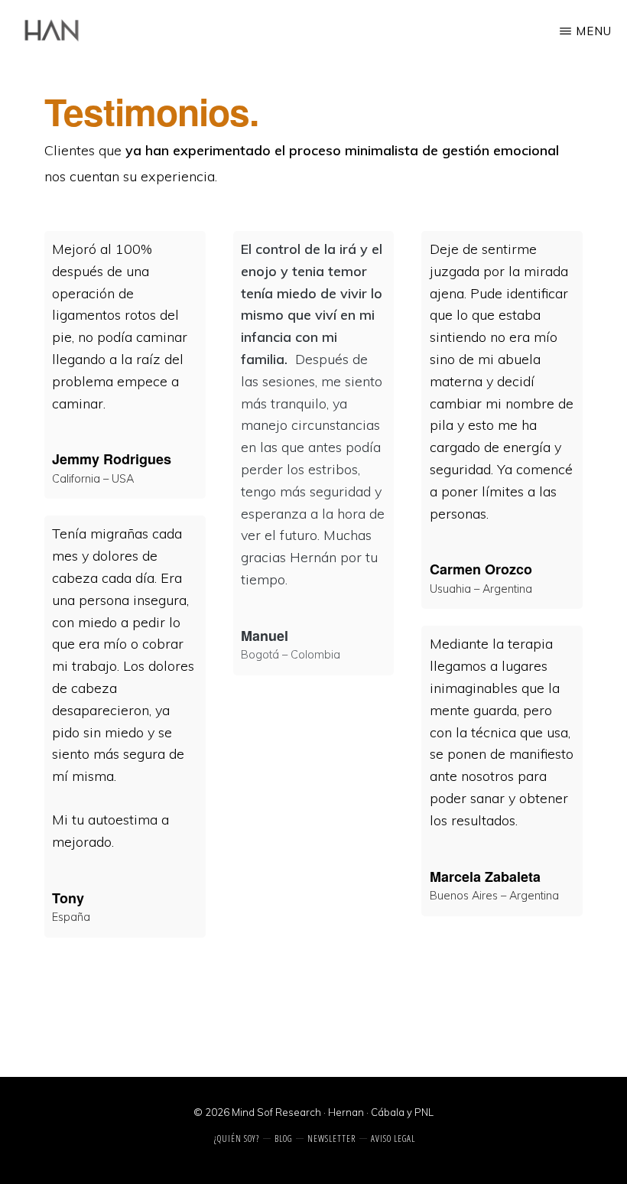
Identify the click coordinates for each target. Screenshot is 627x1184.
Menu (594, 31)
